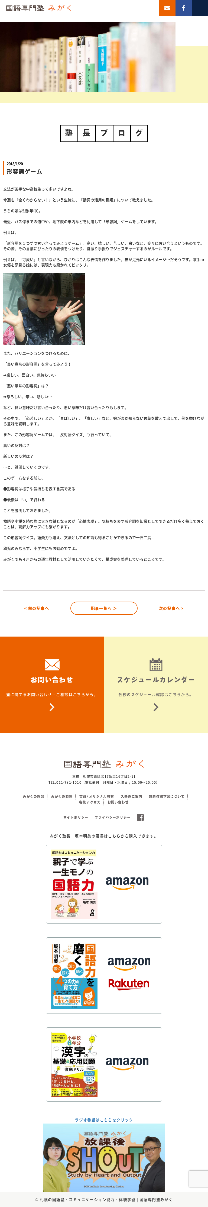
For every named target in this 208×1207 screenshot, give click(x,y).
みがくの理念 (33, 796)
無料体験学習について (167, 796)
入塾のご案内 (131, 796)
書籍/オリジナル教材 (96, 796)
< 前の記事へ (36, 608)
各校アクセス (89, 802)
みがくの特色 (62, 796)
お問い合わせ (118, 802)
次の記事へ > (171, 608)
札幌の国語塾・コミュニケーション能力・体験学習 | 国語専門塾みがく (106, 1199)
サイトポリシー (75, 817)
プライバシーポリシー (113, 817)
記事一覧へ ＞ (104, 608)
